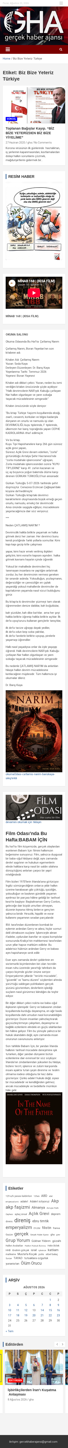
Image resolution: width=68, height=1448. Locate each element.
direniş (22, 1220)
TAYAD (17, 1258)
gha (29, 142)
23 (58, 1315)
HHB (8, 1250)
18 (17, 1315)
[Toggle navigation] (8, 49)
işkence (42, 1250)
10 (9, 1310)
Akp (55, 1200)
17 (9, 1315)
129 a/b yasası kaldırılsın (19, 1196)
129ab (36, 1196)
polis (41, 1254)
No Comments (43, 142)
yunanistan (12, 1263)
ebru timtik (40, 1221)
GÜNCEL (11, 119)
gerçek (21, 1234)
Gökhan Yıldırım (41, 1240)
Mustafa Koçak (27, 1254)
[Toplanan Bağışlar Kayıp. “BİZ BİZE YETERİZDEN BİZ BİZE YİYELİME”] (34, 105)
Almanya (38, 1207)
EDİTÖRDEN (15, 1380)
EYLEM (37, 1228)
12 (25, 1310)
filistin (46, 1228)
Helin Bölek (53, 1245)
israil (34, 1250)
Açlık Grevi (39, 1213)
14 (42, 1310)
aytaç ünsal (21, 1214)
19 (25, 1315)
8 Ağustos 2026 (17, 1399)
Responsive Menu (61, 3)
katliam (53, 1250)
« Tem (9, 1331)
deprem (55, 1214)
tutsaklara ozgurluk (36, 1258)
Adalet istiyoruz (39, 1201)
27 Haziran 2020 (15, 142)
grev (58, 1235)
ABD (44, 1196)
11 (17, 1310)
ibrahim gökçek (20, 1250)
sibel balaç (52, 1254)
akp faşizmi (18, 1207)
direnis (9, 1221)
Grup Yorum (18, 1240)
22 (50, 1315)
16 (58, 1310)
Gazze (9, 1234)
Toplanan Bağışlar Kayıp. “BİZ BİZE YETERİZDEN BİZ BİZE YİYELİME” (30, 133)
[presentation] (57, 1344)
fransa (56, 1228)
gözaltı (56, 1241)
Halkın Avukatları (14, 1245)
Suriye (9, 1258)
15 (50, 1310)
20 (34, 1315)
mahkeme (11, 1254)
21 (42, 1315)
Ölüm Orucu (31, 1263)
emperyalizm (19, 1227)
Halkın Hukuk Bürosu (35, 1246)
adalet (24, 1201)
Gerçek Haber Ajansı (39, 1235)
